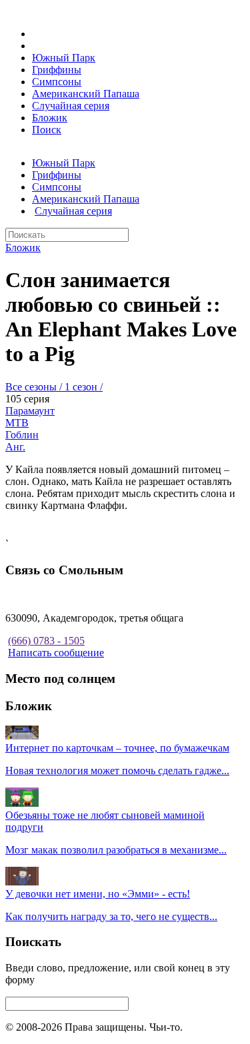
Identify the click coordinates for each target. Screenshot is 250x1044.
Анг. (15, 446)
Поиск (46, 129)
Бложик (49, 117)
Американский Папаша (85, 93)
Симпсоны (56, 81)
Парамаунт (30, 410)
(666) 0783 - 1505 (46, 640)
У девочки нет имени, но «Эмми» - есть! (97, 893)
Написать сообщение (56, 652)
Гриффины (56, 69)
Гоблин (22, 434)
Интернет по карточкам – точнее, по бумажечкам (117, 748)
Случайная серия (70, 105)
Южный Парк (63, 57)
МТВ (17, 422)
